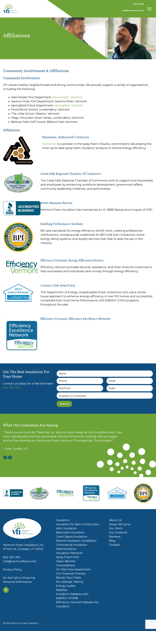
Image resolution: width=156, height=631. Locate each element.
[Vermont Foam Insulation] (11, 9)
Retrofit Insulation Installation (76, 540)
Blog (112, 540)
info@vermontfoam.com (133, 11)
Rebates (61, 590)
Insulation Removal (69, 553)
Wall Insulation (66, 549)
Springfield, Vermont (69, 105)
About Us (115, 520)
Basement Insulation (70, 532)
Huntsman (49, 144)
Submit (64, 403)
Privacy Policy (12, 569)
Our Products (118, 532)
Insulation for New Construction (77, 524)
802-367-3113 (138, 4)
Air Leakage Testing (69, 581)
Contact (114, 545)
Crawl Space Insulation (71, 536)
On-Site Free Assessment (73, 569)
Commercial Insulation (71, 545)
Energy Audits (65, 586)
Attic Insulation (66, 528)
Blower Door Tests (69, 577)
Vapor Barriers (66, 561)
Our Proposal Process (70, 573)
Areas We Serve (120, 524)
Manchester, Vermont (67, 97)
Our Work (115, 528)
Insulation (63, 520)
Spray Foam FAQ (67, 557)
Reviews (115, 536)
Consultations (66, 565)
